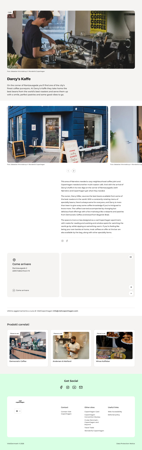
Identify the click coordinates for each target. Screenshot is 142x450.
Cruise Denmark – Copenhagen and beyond (92, 422)
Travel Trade (89, 428)
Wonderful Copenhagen (94, 431)
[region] (98, 275)
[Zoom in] (131, 287)
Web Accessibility (115, 412)
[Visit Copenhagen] (20, 401)
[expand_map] (130, 257)
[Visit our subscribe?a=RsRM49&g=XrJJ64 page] (81, 387)
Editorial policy (114, 415)
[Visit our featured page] (74, 387)
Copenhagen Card (92, 412)
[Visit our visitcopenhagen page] (61, 387)
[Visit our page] (68, 387)
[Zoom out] (131, 293)
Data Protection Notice (125, 444)
